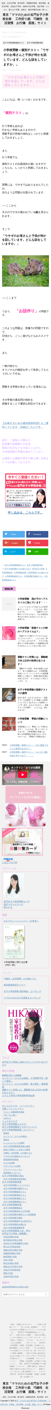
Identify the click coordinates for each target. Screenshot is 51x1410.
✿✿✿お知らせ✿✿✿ (11, 1075)
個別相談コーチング (12, 1173)
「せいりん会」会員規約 (28, 1327)
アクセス (30, 1340)
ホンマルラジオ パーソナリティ (18, 1106)
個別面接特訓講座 (11, 1159)
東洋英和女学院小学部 (12, 1240)
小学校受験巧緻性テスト (33, 576)
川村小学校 (8, 1260)
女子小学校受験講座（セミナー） (18, 1130)
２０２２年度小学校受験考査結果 (18, 1095)
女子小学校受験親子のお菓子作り (17, 1221)
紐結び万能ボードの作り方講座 (16, 1150)
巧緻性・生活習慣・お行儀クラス (20, 979)
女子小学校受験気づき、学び (16, 1231)
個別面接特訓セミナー (14, 985)
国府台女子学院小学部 (12, 1266)
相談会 (6, 1140)
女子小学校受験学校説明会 (14, 1179)
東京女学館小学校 (11, 1263)
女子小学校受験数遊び (12, 1208)
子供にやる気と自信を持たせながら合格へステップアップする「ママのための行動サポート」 (28, 1355)
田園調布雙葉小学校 (12, 1253)
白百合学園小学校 (11, 1237)
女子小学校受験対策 (12, 1204)
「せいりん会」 (9, 1115)
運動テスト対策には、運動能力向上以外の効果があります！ (33, 660)
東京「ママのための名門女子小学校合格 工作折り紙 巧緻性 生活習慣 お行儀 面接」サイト (25, 19)
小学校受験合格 (20, 572)
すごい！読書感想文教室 (13, 1112)
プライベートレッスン (12, 1169)
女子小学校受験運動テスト (14, 1198)
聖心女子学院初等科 (12, 1247)
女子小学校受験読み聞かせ (14, 1224)
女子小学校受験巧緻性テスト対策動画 (19, 1214)
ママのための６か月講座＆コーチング (22, 998)
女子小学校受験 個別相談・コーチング (22, 991)
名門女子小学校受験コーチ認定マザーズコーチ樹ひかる (17, 904)
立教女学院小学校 (11, 1276)
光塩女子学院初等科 (12, 1270)
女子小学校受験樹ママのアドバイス (19, 1127)
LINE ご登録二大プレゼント (22, 1324)
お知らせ (7, 1118)
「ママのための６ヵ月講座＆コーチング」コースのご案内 (28, 1329)
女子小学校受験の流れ (13, 1176)
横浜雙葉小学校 (10, 1257)
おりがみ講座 (9, 1163)
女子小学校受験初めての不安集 (16, 1211)
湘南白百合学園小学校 (12, 1250)
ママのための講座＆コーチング (16, 1156)
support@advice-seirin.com (15, 1287)
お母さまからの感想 (23, 1335)
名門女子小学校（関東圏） (15, 1233)
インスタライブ (9, 1121)
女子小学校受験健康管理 (13, 1228)
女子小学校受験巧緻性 (12, 1218)
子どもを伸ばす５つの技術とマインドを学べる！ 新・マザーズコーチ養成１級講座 (27, 1350)
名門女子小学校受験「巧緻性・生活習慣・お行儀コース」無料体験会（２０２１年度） (28, 1345)
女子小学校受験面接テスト (14, 1202)
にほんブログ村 (9, 862)
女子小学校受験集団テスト (14, 1192)
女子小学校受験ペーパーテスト (16, 1185)
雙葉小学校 (8, 1273)
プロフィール (31, 1343)
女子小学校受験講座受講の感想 (16, 1146)
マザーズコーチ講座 (12, 1166)
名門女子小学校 (38, 569)
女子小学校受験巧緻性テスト (15, 1188)
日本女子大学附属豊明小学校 (15, 1243)
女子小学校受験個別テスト (15, 565)
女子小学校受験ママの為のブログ (17, 569)
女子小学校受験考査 (35, 565)
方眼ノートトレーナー (13, 1109)
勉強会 (6, 1133)
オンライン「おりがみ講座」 (15, 1136)
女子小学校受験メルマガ (14, 1124)
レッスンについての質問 (13, 1143)
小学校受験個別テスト (14, 576)
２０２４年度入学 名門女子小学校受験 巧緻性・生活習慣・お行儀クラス (28, 1374)
